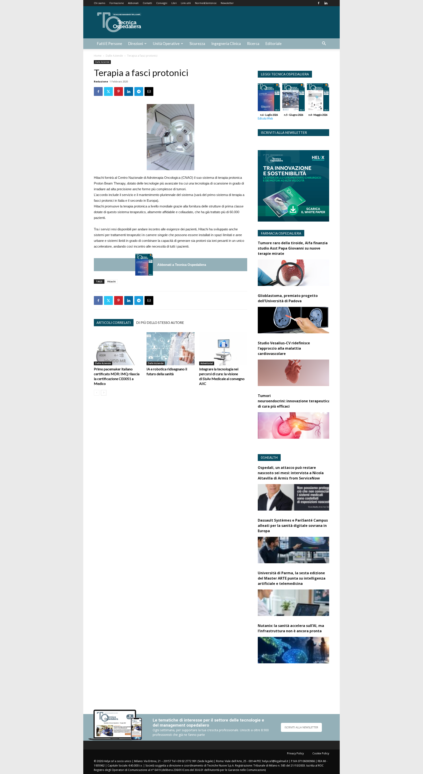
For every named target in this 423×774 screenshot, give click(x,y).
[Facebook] (318, 3)
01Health (269, 457)
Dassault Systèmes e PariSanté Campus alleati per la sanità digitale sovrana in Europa (293, 525)
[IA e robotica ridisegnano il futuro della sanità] (171, 348)
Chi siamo (99, 3)
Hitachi (111, 281)
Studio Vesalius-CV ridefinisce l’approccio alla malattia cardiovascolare (284, 348)
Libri (174, 3)
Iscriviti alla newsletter (284, 132)
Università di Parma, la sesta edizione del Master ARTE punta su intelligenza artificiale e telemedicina (291, 578)
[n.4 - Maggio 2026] (318, 98)
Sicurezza (197, 43)
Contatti (147, 3)
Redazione (101, 81)
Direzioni (135, 43)
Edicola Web (265, 118)
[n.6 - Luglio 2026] (144, 265)
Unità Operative (166, 43)
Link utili (186, 3)
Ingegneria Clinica (226, 43)
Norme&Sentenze (206, 3)
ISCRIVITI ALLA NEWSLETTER (301, 727)
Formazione (116, 3)
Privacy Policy (295, 753)
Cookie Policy (320, 753)
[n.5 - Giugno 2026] (293, 98)
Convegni (161, 3)
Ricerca (253, 43)
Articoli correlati (113, 323)
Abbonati (133, 3)
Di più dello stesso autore (160, 323)
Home (98, 56)
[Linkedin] (326, 3)
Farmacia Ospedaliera (281, 233)
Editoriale (273, 43)
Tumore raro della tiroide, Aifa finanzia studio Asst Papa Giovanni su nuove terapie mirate (293, 248)
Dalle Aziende (114, 56)
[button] (324, 44)
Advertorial (206, 363)
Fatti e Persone (109, 43)
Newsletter (227, 3)
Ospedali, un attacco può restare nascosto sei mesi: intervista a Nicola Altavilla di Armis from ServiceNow (291, 473)
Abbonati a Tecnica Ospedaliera (181, 265)
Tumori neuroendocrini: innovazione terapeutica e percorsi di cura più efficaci (303, 401)
